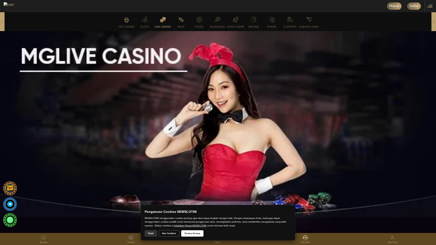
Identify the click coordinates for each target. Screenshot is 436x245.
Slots (145, 26)
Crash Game (235, 26)
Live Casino (163, 26)
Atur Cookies (169, 233)
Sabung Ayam (309, 26)
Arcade (253, 26)
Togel (199, 26)
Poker (271, 26)
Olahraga (217, 26)
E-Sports (290, 26)
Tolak (151, 233)
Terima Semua (192, 233)
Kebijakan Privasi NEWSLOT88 (190, 225)
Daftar (414, 6)
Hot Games (127, 26)
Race (181, 26)
